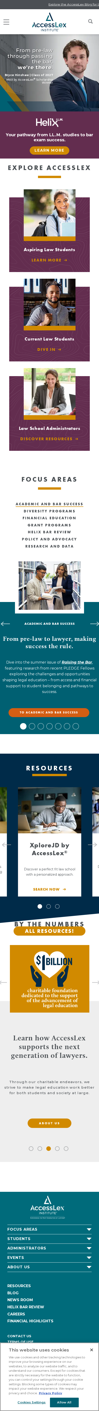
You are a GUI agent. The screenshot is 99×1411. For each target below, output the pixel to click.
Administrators (26, 1248)
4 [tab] (49, 726)
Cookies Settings (31, 1402)
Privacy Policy (50, 1393)
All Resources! (49, 930)
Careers (16, 1314)
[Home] (49, 21)
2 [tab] (32, 726)
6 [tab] (67, 726)
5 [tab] (58, 726)
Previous (4, 842)
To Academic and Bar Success (49, 712)
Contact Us (19, 1336)
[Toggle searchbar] (88, 21)
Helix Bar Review (25, 1307)
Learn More (49, 150)
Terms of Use (20, 1342)
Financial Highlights (30, 1321)
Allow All (64, 1402)
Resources (19, 1286)
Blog (13, 1293)
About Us (18, 1267)
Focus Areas (22, 1229)
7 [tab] (76, 726)
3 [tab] (41, 726)
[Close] (92, 1350)
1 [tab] (23, 726)
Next (95, 842)
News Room (20, 1300)
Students (19, 1239)
